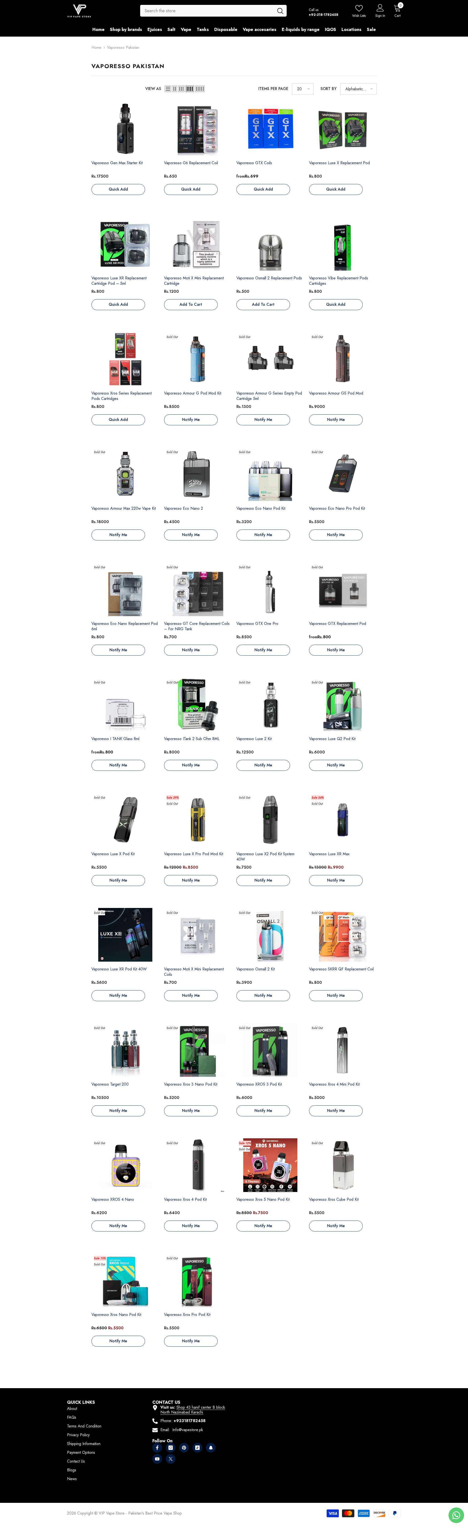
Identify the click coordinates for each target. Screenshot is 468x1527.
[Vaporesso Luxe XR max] (343, 820)
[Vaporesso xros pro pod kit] (198, 1280)
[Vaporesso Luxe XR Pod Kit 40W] (125, 935)
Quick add (118, 189)
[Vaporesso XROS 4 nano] (125, 1165)
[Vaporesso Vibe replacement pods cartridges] (343, 244)
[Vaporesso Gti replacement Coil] (198, 129)
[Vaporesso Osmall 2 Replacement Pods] (270, 244)
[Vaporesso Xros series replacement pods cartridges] (125, 359)
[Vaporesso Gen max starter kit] (125, 129)
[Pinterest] (184, 1448)
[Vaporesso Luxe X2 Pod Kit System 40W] (270, 820)
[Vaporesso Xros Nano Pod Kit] (125, 1280)
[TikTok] (197, 1448)
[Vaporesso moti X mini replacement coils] (198, 935)
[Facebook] (157, 1448)
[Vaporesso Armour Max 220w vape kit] (125, 474)
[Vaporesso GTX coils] (270, 129)
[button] (168, 89)
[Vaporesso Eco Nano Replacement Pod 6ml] (125, 589)
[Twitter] (171, 1459)
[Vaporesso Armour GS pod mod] (343, 359)
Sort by (329, 88)
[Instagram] (171, 1448)
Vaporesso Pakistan (123, 47)
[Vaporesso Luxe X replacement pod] (343, 129)
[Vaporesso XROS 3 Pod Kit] (270, 1050)
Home (96, 47)
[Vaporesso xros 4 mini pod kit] (343, 1050)
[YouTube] (157, 1459)
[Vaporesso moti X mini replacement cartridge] (198, 244)
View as (153, 88)
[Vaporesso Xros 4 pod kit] (198, 1165)
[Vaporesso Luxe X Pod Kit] (125, 820)
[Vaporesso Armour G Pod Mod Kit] (198, 359)
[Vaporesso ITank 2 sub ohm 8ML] (198, 705)
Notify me (191, 419)
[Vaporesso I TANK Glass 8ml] (125, 705)
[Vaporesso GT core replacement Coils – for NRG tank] (198, 589)
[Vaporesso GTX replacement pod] (343, 589)
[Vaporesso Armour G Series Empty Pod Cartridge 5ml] (270, 359)
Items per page (273, 88)
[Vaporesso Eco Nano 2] (198, 474)
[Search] (213, 11)
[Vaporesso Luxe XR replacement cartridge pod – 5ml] (125, 244)
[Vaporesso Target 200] (125, 1050)
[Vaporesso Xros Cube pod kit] (343, 1165)
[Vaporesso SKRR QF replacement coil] (343, 935)
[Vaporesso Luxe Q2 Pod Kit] (343, 705)
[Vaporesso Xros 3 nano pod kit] (198, 1050)
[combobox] (207, 11)
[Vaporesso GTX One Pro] (270, 589)
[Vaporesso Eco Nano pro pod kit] (343, 474)
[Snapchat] (211, 1448)
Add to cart (191, 304)
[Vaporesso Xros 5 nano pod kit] (270, 1165)
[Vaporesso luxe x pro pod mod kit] (198, 820)
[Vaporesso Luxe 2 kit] (270, 705)
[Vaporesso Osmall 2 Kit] (270, 935)
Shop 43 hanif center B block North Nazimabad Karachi (192, 1410)
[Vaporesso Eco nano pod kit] (270, 474)
